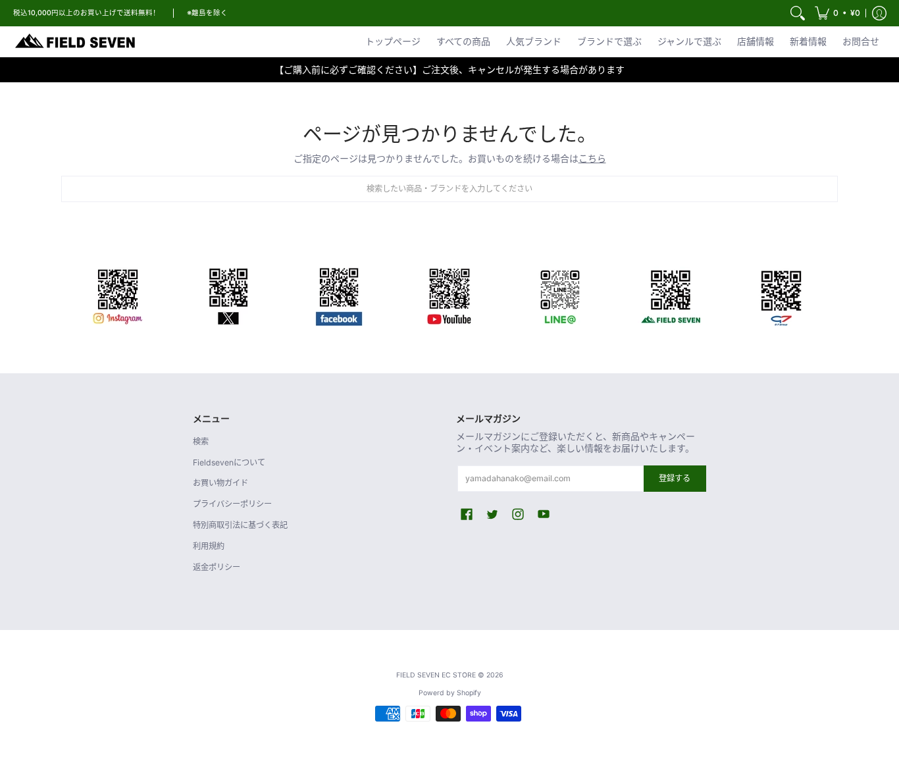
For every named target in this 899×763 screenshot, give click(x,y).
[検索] (797, 13)
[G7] (781, 294)
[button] (837, 13)
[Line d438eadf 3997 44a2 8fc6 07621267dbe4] (560, 294)
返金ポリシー (216, 567)
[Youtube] (449, 294)
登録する (674, 478)
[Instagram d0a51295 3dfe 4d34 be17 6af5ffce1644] (118, 294)
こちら (592, 158)
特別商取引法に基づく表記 (240, 525)
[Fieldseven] (670, 294)
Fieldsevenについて (229, 462)
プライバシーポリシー (232, 504)
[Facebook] (339, 294)
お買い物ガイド (220, 483)
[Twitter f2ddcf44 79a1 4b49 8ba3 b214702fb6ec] (228, 294)
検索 (201, 441)
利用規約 (208, 546)
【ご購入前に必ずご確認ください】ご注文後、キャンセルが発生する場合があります (449, 69)
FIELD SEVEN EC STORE (436, 675)
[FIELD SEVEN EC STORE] (75, 41)
